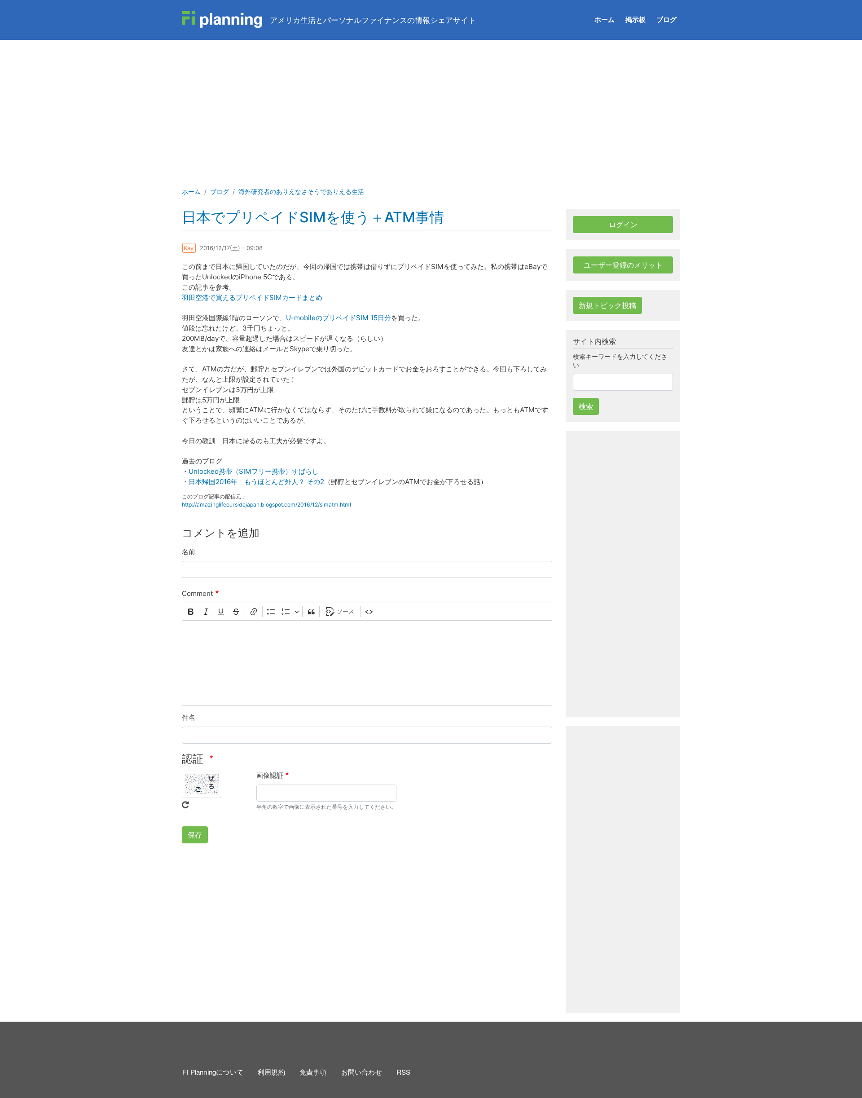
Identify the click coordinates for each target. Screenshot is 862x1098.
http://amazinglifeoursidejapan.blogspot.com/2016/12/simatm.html (266, 504)
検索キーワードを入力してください (620, 361)
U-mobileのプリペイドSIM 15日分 (338, 317)
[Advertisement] (431, 107)
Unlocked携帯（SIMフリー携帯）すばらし (254, 471)
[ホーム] (222, 20)
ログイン (623, 224)
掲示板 (635, 19)
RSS (403, 1071)
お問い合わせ (361, 1071)
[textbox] (367, 663)
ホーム (604, 19)
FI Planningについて (212, 1071)
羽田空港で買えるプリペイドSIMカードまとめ (252, 297)
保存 (195, 834)
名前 (188, 551)
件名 (188, 717)
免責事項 (313, 1071)
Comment (197, 593)
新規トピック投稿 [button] (607, 305)
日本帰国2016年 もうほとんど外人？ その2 (256, 481)
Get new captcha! (185, 804)
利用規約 (271, 1071)
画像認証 (269, 775)
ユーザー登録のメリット (623, 264)
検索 (586, 406)
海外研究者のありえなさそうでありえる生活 (301, 191)
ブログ (666, 19)
